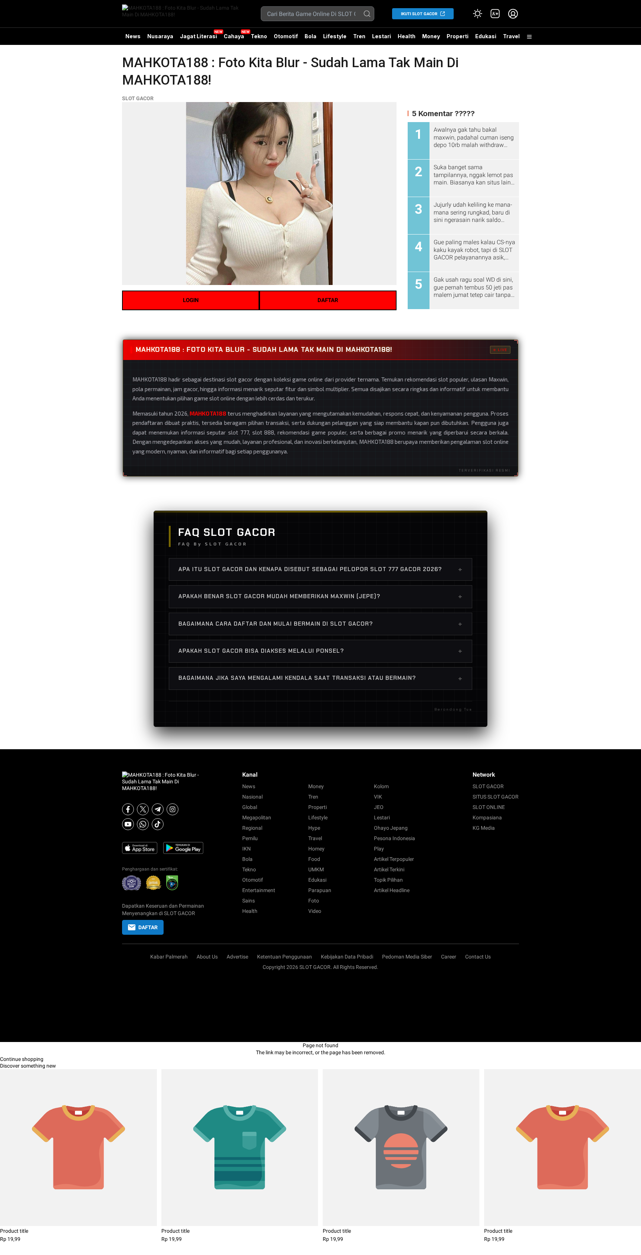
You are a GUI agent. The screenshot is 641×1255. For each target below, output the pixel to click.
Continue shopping (21, 1059)
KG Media (484, 828)
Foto (313, 901)
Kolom (381, 786)
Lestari (381, 39)
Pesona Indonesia (394, 838)
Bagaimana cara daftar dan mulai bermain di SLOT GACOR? (320, 623)
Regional (252, 828)
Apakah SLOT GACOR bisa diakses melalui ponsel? (320, 650)
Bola (310, 36)
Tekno (259, 36)
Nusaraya (160, 36)
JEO (379, 807)
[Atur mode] (477, 14)
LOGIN (191, 300)
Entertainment (258, 890)
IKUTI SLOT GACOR (419, 14)
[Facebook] (128, 809)
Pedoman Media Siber (407, 957)
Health (406, 36)
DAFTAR (328, 300)
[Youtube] (128, 824)
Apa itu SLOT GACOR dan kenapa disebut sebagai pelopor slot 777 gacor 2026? (320, 569)
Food (314, 859)
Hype (314, 828)
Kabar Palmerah (169, 957)
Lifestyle (334, 36)
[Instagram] (172, 809)
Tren (359, 36)
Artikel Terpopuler (394, 859)
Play (379, 849)
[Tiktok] (158, 824)
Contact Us (478, 957)
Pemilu (250, 838)
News (133, 36)
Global (249, 807)
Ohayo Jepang (391, 828)
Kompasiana (487, 817)
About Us (207, 957)
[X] (143, 809)
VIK (378, 797)
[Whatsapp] (143, 824)
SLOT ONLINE (489, 807)
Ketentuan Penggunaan (284, 957)
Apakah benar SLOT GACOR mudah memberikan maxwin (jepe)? (320, 596)
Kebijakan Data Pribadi (347, 957)
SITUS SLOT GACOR (496, 797)
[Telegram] (158, 809)
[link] (495, 14)
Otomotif (286, 36)
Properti (458, 36)
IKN (246, 849)
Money (431, 36)
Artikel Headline (392, 890)
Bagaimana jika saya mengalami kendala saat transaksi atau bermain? (320, 678)
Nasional (252, 797)
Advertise (237, 957)
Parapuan (319, 890)
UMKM (316, 869)
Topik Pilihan (388, 880)
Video (314, 911)
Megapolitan (256, 817)
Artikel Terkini (389, 869)
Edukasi (485, 36)
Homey (316, 849)
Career (448, 957)
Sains (248, 901)
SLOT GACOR (138, 98)
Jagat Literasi (198, 36)
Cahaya (234, 36)
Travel (511, 36)
